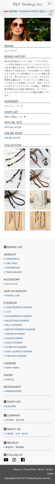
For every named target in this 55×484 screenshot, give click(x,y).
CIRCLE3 (9, 379)
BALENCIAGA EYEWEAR (17, 320)
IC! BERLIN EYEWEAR (16, 347)
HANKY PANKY (12, 367)
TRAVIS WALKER (13, 272)
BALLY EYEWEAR (13, 324)
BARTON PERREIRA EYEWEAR (20, 329)
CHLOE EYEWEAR (14, 338)
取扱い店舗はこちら (13, 116)
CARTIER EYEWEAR (15, 333)
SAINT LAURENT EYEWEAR (18, 351)
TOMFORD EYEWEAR (15, 355)
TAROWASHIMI (12, 267)
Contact (49, 469)
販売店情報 (10, 406)
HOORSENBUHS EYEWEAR (18, 316)
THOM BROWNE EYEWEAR (18, 307)
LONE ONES (11, 263)
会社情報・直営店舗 (14, 419)
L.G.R (8, 311)
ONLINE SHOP (11, 137)
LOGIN (50, 473)
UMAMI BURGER (13, 391)
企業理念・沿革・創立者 (16, 433)
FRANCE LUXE (12, 295)
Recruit (41, 469)
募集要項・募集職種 (14, 447)
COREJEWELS (12, 258)
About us (18, 469)
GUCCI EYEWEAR (14, 342)
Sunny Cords (11, 283)
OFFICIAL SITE (11, 127)
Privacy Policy (29, 469)
